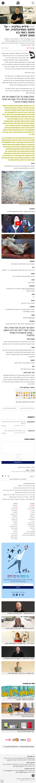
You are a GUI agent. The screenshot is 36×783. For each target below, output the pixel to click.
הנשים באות (14, 535)
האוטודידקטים (13, 537)
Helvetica (32, 318)
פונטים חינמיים (31, 524)
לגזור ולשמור (31, 523)
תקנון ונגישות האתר (26, 778)
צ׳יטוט (15, 523)
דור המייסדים (13, 514)
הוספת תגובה (29, 439)
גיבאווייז (15, 512)
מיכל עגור (29, 48)
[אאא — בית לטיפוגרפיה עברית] (33, 776)
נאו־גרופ (21, 85)
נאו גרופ (23, 471)
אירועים (32, 514)
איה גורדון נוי (31, 422)
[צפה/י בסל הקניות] (3, 3)
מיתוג (26, 471)
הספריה (15, 531)
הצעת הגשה (14, 538)
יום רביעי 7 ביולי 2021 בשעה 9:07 (19, 425)
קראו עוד (9, 760)
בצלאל (29, 471)
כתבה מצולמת (13, 526)
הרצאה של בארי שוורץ (28, 288)
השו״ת (32, 26)
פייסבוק (21, 770)
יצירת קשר (18, 778)
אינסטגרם (8, 770)
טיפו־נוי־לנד (14, 533)
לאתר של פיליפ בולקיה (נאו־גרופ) (25, 402)
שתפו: (31, 476)
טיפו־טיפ (15, 530)
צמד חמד (14, 517)
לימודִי (33, 512)
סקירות (32, 510)
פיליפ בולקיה (18, 471)
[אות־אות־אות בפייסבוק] (19, 595)
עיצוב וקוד (32, 526)
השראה (32, 505)
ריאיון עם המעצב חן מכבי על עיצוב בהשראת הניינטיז (9, 408)
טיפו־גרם (14, 521)
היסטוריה (32, 507)
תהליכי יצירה (31, 508)
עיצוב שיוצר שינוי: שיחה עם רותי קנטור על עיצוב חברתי (26, 408)
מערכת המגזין (29, 531)
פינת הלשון (14, 519)
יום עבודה (14, 524)
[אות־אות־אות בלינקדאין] (16, 595)
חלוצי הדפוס (14, 528)
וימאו (25, 772)
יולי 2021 (20, 467)
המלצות (32, 517)
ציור (12, 471)
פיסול (14, 471)
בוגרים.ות (14, 505)
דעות (33, 521)
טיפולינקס (14, 515)
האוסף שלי (14, 510)
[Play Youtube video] (18, 223)
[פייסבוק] (6, 476)
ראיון (33, 530)
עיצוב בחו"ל (14, 508)
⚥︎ (2, 781)
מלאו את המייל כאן (18, 766)
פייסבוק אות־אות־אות (29, 533)
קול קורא (32, 528)
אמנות (32, 471)
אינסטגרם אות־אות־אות (28, 535)
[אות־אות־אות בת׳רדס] (13, 595)
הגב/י (2, 426)
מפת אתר (32, 778)
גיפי (16, 772)
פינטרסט (21, 772)
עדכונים (32, 515)
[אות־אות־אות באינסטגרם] (22, 595)
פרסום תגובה (17, 462)
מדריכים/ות (31, 519)
